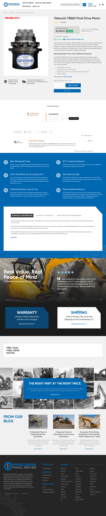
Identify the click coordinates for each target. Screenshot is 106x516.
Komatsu (78, 481)
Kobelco (78, 479)
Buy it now (67, 90)
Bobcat (63, 471)
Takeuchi (11, 12)
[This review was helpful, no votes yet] (88, 151)
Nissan (92, 468)
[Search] (84, 4)
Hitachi (63, 494)
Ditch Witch (64, 484)
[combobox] (33, 132)
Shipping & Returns (49, 492)
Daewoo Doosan (66, 481)
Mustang (78, 489)
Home (5, 12)
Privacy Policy (24, 493)
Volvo (92, 489)
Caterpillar (64, 476)
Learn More (14, 237)
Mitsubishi (78, 492)
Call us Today (67, 76)
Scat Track (93, 474)
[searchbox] (19, 132)
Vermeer (93, 486)
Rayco (92, 471)
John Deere (79, 471)
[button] (28, 3)
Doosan (63, 486)
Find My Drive (47, 468)
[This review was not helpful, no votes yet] (90, 151)
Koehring (78, 484)
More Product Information (69, 215)
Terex (92, 484)
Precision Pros (47, 475)
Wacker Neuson (95, 492)
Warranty (46, 478)
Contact (45, 480)
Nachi (77, 494)
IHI (62, 499)
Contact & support (44, 215)
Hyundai (63, 497)
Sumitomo (93, 479)
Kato (77, 474)
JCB (76, 468)
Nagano (78, 497)
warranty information (22, 215)
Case (62, 474)
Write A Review (73, 118)
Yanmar (92, 494)
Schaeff (92, 476)
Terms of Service (48, 489)
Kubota (77, 476)
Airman (63, 468)
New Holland (79, 499)
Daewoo (63, 479)
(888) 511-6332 (92, 5)
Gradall (63, 492)
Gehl (62, 489)
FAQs (44, 487)
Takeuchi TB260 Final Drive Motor (24, 12)
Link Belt (78, 486)
